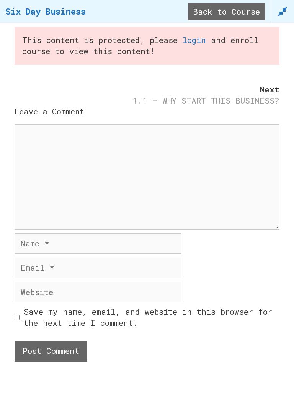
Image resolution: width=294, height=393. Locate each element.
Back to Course (226, 11)
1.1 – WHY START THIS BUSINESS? (205, 100)
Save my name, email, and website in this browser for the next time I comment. (148, 317)
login (194, 40)
